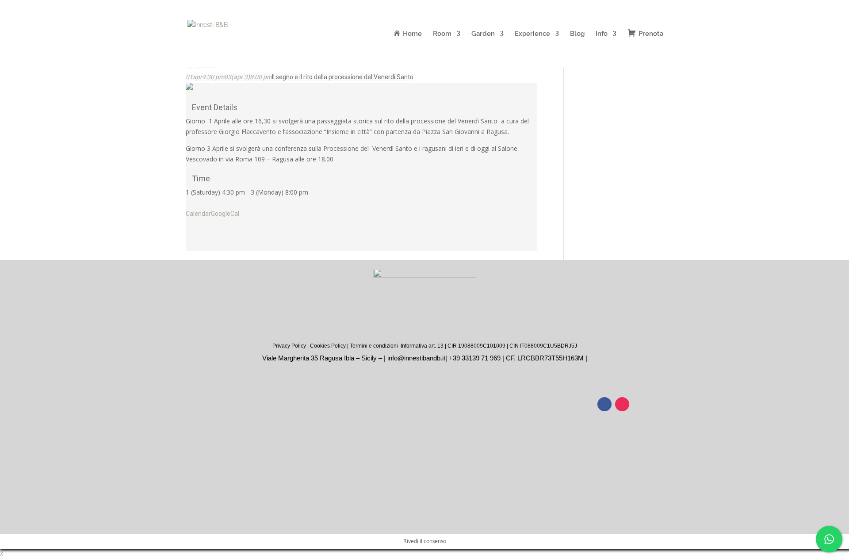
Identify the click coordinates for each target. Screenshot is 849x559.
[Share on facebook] (188, 224)
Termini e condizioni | (375, 346)
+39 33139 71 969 (475, 358)
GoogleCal (225, 213)
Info (602, 34)
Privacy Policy (289, 346)
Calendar (198, 213)
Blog (577, 34)
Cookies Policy (328, 346)
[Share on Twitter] (188, 234)
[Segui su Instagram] (622, 404)
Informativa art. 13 (422, 346)
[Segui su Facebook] (604, 404)
